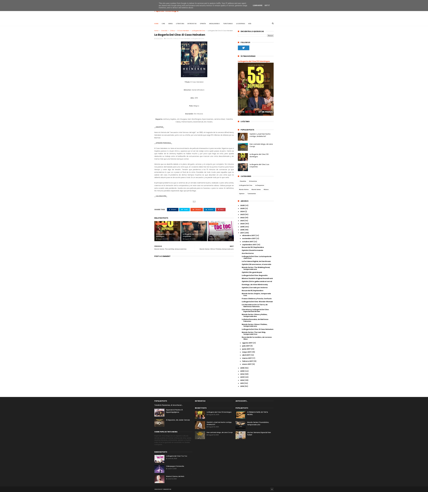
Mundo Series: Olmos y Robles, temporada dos (254, 315)
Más (249, 24)
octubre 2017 (248, 241)
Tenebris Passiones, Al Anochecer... (168, 405)
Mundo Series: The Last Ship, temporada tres (254, 333)
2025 (242, 208)
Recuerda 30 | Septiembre (253, 247)
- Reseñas (242, 181)
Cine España (187, 224)
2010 (242, 386)
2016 (242, 368)
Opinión (203, 24)
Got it (267, 5)
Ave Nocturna (248, 253)
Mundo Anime (244, 189)
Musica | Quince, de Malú (175, 476)
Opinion (241, 194)
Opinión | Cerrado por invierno (255, 287)
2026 (242, 205)
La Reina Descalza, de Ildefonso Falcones (255, 320)
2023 (242, 214)
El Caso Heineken (183, 31)
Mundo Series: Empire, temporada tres (256, 294)
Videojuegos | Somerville (175, 466)
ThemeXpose (167, 489)
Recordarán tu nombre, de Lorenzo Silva (257, 338)
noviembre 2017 (249, 238)
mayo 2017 (246, 352)
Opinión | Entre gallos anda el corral (257, 281)
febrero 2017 (247, 361)
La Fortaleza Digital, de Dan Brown (256, 261)
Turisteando (228, 24)
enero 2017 (247, 364)
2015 (242, 371)
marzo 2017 (247, 358)
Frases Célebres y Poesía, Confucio (257, 298)
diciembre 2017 (248, 235)
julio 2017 (246, 346)
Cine (163, 24)
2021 (242, 221)
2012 (242, 380)
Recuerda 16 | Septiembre (252, 290)
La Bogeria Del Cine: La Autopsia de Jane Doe (256, 257)
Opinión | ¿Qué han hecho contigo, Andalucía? (260, 135)
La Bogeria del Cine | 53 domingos (165, 235)
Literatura (180, 24)
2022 (242, 217)
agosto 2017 (247, 343)
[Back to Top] (272, 489)
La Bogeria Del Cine (198, 31)
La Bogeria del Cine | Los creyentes (192, 235)
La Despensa (240, 24)
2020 (242, 224)
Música (266, 189)
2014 (242, 374)
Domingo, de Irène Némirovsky (255, 284)
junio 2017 (246, 349)
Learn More (257, 5)
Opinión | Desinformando (252, 250)
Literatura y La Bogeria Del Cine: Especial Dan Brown (255, 310)
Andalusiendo (214, 24)
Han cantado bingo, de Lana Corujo (220, 432)
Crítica (172, 31)
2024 (242, 211)
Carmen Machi (161, 224)
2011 (242, 383)
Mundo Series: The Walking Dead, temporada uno (256, 268)
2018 (242, 230)
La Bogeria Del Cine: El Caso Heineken (257, 329)
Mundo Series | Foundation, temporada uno (258, 423)
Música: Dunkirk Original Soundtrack (257, 278)
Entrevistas (192, 24)
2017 (242, 233)
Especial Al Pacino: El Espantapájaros (174, 411)
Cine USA (164, 31)
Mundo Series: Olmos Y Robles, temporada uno (254, 325)
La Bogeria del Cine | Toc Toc (219, 235)
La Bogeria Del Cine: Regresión (255, 275)
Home (156, 24)
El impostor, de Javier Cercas (178, 420)
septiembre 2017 (249, 244)
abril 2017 (246, 355)
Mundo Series (256, 189)
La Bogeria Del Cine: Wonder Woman (257, 301)
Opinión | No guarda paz (252, 272)
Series (170, 24)
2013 (242, 377)
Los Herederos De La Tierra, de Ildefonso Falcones (255, 305)
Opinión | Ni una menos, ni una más (256, 264)
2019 (242, 227)
